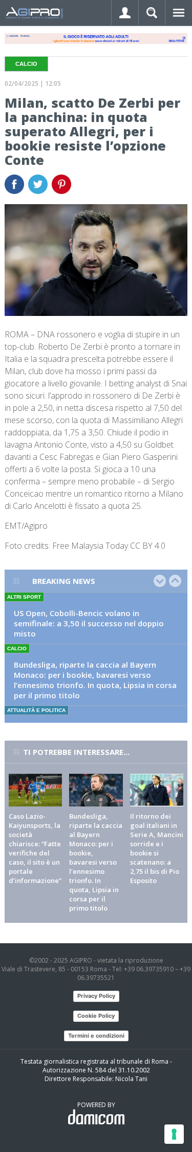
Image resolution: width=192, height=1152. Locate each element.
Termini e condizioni (96, 1035)
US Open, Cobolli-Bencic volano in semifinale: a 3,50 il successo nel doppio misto (89, 623)
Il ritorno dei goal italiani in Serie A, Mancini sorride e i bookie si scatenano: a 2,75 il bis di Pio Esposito (156, 848)
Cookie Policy (96, 1015)
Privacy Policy (96, 995)
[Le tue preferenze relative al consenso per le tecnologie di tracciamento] (174, 1134)
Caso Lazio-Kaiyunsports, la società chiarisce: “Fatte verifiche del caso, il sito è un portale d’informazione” (35, 848)
